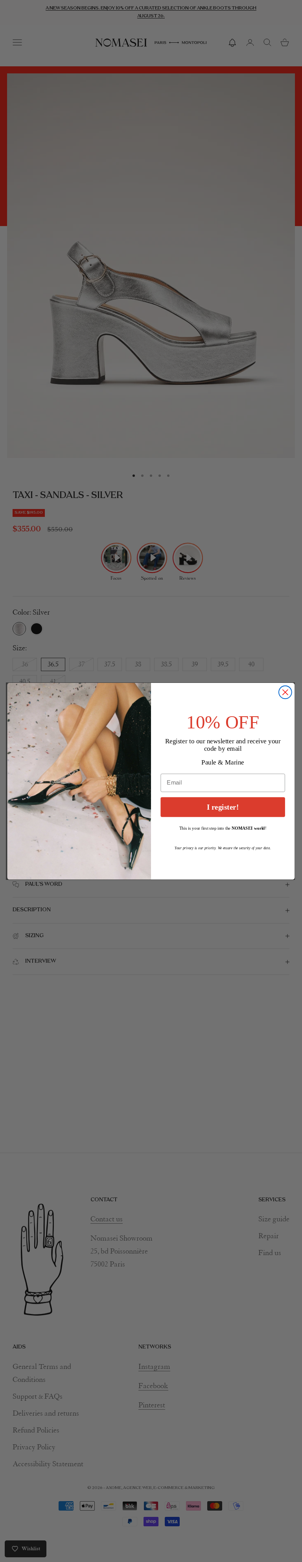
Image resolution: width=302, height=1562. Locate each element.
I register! (223, 807)
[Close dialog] (285, 692)
